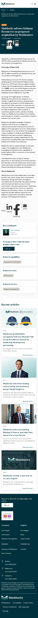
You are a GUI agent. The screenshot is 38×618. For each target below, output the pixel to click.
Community (5, 535)
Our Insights (24, 530)
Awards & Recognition (9, 539)
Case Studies (25, 539)
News (22, 535)
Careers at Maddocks (9, 549)
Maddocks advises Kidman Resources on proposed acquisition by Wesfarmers (17, 15)
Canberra (8, 576)
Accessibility (17, 603)
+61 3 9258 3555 (11, 572)
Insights (12, 10)
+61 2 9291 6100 (10, 564)
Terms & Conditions (9, 607)
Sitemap (5, 611)
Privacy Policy (28, 603)
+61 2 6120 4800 (11, 579)
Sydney (7, 561)
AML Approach (24, 607)
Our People (5, 530)
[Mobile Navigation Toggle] (35, 4)
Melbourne (8, 568)
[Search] (32, 4)
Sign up (6, 505)
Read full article (28, 355)
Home (3, 10)
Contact (23, 549)
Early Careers (6, 553)
